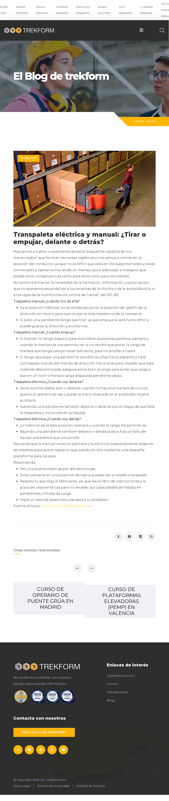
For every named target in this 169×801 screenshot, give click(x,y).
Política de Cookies (91, 786)
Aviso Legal (21, 786)
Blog (151, 121)
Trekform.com (55, 780)
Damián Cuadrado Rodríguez (67, 506)
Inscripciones (117, 692)
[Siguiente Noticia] (91, 568)
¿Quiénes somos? (121, 676)
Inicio (139, 121)
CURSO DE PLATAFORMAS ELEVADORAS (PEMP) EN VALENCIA (121, 601)
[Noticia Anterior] (77, 568)
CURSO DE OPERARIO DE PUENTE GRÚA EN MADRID (50, 598)
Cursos (112, 684)
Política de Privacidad (53, 786)
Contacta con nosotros (44, 732)
